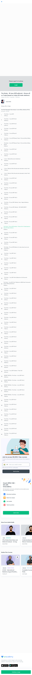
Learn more (16, 512)
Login (16, 85)
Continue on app (16, 672)
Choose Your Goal (7, 1)
